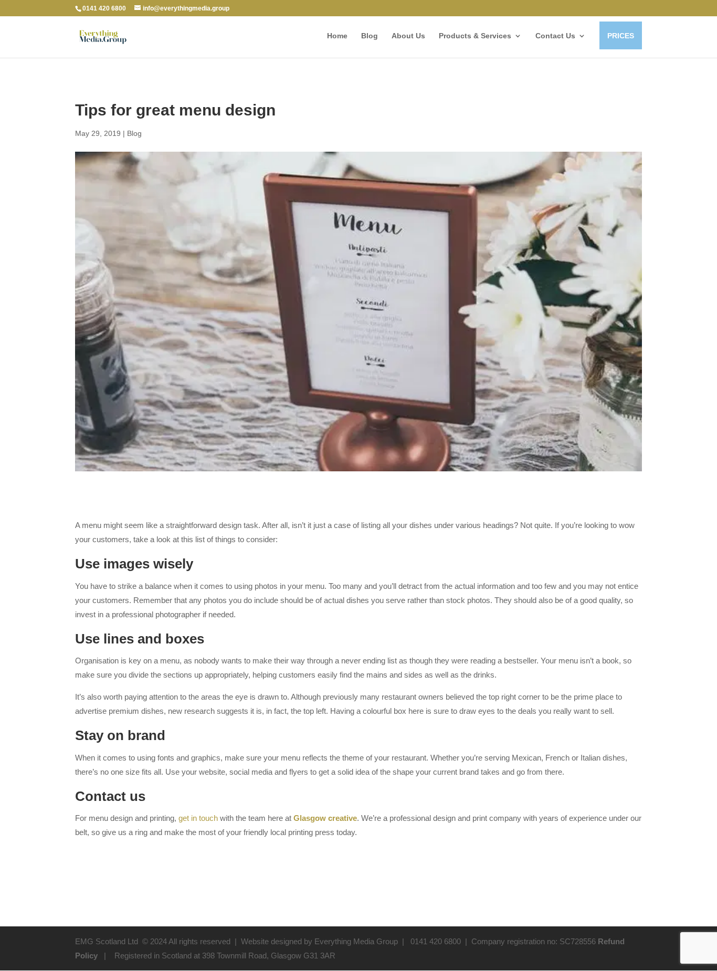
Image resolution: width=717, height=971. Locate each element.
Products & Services (475, 35)
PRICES (620, 35)
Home (337, 36)
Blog (369, 36)
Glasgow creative (325, 818)
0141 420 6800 (104, 8)
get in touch (198, 818)
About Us (408, 36)
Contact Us (555, 36)
